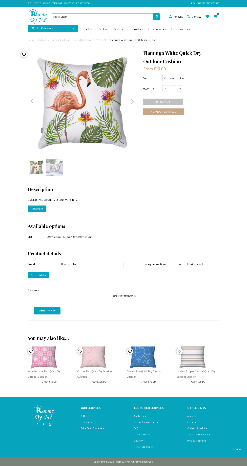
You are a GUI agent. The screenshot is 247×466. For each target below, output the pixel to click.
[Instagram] (50, 424)
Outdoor (103, 29)
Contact (196, 16)
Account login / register (146, 422)
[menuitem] (171, 16)
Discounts (86, 422)
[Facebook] (37, 424)
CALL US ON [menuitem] (206, 3)
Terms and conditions (199, 434)
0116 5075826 (212, 3)
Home (31, 39)
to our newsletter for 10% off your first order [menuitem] (59, 3)
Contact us (140, 416)
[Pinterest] (44, 424)
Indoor (89, 29)
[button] (170, 16)
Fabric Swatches (180, 29)
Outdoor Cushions (60, 39)
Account (178, 16)
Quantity (148, 88)
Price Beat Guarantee (92, 428)
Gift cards (86, 416)
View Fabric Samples (163, 111)
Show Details (38, 275)
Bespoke (118, 29)
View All (102, 39)
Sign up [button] (32, 3)
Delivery (138, 440)
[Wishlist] (207, 14)
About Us (192, 416)
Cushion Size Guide (197, 428)
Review (237, 448)
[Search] (156, 16)
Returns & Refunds (144, 446)
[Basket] (215, 14)
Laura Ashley (136, 29)
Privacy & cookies (196, 440)
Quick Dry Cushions (84, 39)
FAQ (136, 428)
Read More (37, 208)
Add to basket (163, 101)
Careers (191, 422)
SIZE (145, 77)
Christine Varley (157, 29)
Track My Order (142, 434)
